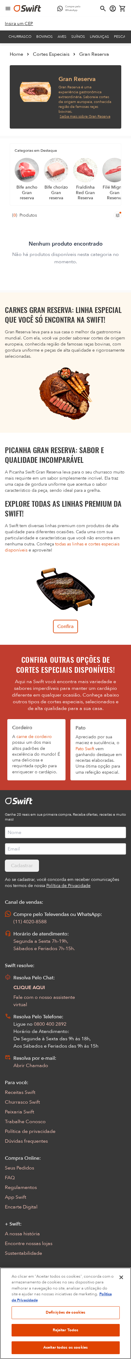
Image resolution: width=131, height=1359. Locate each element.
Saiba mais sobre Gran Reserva (85, 116)
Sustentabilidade (23, 1253)
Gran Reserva (94, 54)
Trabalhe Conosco (25, 1121)
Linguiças (99, 36)
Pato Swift (85, 749)
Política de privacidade (30, 1131)
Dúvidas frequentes (26, 1141)
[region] (65, 1313)
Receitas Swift (20, 1092)
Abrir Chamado (30, 1065)
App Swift (15, 1197)
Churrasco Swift (22, 1102)
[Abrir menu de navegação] (8, 8)
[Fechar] (121, 1277)
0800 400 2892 (50, 1024)
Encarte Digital (21, 1207)
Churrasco (20, 36)
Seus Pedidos (19, 1168)
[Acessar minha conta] (112, 8)
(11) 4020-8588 (30, 921)
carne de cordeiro (34, 737)
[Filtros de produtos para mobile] (117, 215)
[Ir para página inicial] (27, 8)
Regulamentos (21, 1187)
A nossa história (22, 1233)
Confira (65, 626)
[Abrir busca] (103, 8)
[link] (19, 24)
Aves (62, 36)
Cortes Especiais (51, 54)
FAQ (10, 1177)
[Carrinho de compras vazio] (122, 8)
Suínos (78, 36)
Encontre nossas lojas (28, 1243)
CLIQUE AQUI (29, 987)
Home (16, 54)
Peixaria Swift (19, 1112)
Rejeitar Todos (66, 1330)
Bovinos (44, 36)
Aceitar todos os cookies (65, 1347)
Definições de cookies (66, 1312)
